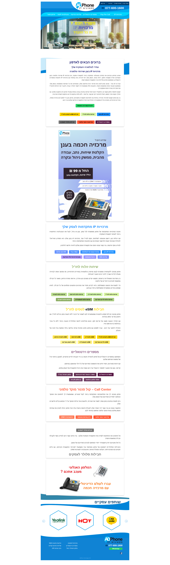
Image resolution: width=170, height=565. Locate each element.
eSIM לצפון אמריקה (68, 342)
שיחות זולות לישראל (64, 299)
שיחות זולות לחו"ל (88, 114)
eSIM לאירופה (75, 337)
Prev (43, 521)
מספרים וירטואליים (90, 14)
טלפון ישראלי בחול (71, 548)
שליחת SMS (103, 257)
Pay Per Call (105, 14)
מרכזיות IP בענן (104, 114)
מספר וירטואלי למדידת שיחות (85, 374)
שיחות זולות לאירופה (76, 294)
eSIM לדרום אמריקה (101, 342)
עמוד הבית (125, 3)
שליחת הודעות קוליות (55, 545)
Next (126, 521)
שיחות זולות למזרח (59, 294)
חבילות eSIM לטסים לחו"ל (69, 114)
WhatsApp (115, 548)
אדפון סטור (51, 14)
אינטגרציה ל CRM (67, 417)
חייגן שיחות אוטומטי (83, 417)
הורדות (110, 3)
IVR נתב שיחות (61, 252)
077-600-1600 (114, 8)
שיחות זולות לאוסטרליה (82, 299)
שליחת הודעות (76, 14)
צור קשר (103, 3)
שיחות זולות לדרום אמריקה (103, 299)
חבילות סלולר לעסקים (67, 122)
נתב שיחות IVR (56, 548)
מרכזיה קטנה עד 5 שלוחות (90, 252)
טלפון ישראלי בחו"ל (64, 374)
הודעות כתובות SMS (55, 543)
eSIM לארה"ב (89, 337)
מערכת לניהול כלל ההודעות (71, 257)
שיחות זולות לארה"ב (94, 294)
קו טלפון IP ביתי (76, 379)
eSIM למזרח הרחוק (60, 337)
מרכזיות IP (118, 14)
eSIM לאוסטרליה (84, 342)
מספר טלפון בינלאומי (92, 379)
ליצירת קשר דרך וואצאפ (85, 105)
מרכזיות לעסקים (72, 543)
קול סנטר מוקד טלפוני (86, 122)
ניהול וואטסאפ (90, 257)
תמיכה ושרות (117, 3)
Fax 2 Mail (74, 252)
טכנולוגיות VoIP (63, 14)
